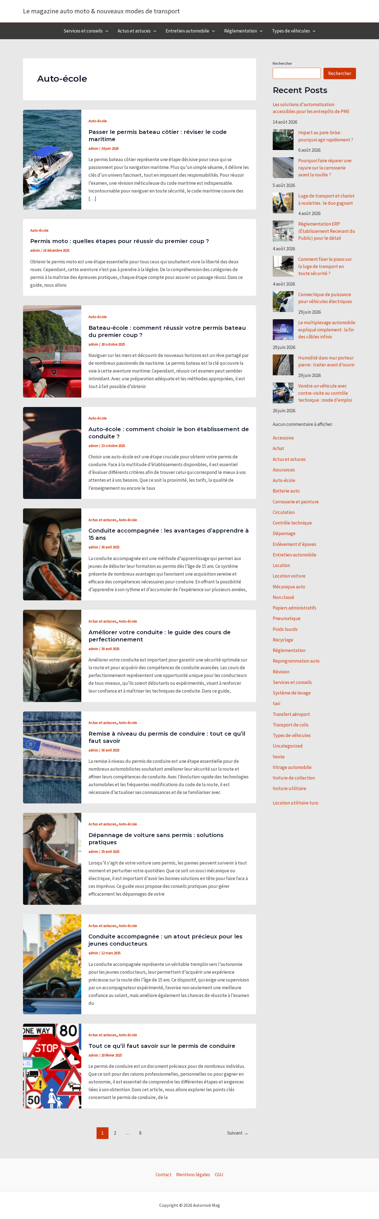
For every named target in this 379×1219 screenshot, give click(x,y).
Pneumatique (286, 618)
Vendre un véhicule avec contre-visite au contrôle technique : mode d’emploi (325, 393)
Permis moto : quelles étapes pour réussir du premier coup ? (119, 241)
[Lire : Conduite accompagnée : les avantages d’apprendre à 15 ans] (52, 554)
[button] (105, 31)
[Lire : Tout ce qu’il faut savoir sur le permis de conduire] (52, 1065)
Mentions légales (193, 1174)
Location (281, 565)
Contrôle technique (292, 523)
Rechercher (282, 63)
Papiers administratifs (294, 608)
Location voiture (289, 576)
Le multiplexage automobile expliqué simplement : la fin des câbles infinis (326, 329)
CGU (219, 1174)
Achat (278, 448)
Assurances (284, 470)
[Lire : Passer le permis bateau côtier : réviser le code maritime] (52, 159)
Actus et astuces (134, 31)
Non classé (283, 597)
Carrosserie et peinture (296, 502)
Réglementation (240, 31)
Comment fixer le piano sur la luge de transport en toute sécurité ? (325, 266)
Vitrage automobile (292, 767)
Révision (281, 672)
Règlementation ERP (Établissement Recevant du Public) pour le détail (326, 231)
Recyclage (283, 640)
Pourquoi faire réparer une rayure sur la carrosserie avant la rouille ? (325, 168)
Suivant (238, 1133)
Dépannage (284, 533)
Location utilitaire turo (295, 803)
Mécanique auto (289, 587)
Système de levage (292, 693)
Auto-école (98, 120)
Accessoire (283, 438)
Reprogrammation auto (296, 661)
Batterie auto (286, 491)
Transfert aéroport (291, 714)
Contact (163, 1174)
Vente (279, 757)
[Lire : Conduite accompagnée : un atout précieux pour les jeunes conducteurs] (52, 964)
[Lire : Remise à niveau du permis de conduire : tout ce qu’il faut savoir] (52, 757)
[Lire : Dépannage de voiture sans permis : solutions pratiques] (52, 858)
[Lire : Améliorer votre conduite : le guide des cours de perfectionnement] (52, 655)
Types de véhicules (291, 31)
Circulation (284, 512)
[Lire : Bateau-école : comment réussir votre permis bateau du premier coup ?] (52, 351)
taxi (276, 703)
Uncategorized (288, 746)
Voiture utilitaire (289, 788)
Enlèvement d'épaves (294, 544)
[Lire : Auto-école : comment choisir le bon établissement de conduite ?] (52, 452)
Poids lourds (285, 629)
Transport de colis (291, 725)
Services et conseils (83, 31)
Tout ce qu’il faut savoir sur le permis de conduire (162, 1046)
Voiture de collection (294, 778)
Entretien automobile (187, 31)
